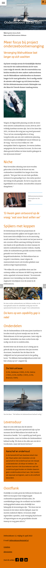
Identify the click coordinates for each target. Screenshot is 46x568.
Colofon (7, 547)
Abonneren (8, 552)
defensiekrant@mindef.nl (19, 540)
